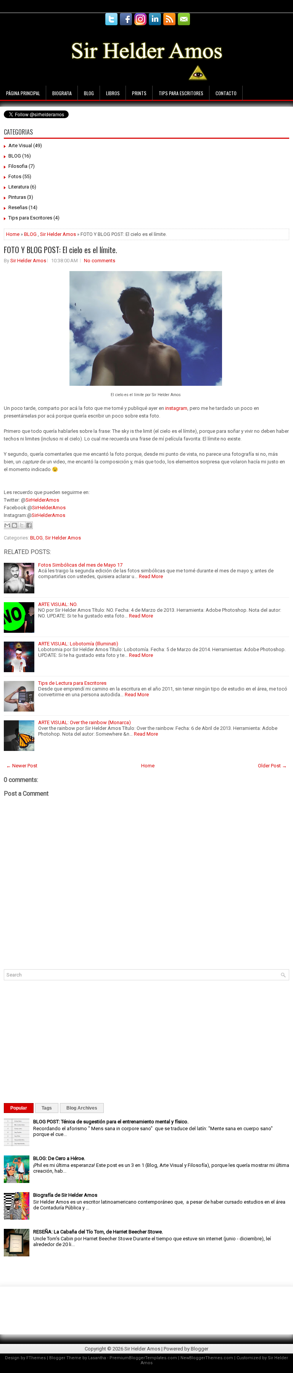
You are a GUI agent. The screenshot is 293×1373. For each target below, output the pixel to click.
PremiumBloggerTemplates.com (143, 1357)
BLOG (14, 156)
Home (12, 234)
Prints (139, 93)
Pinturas (17, 197)
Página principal (23, 93)
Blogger (199, 1349)
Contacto (226, 93)
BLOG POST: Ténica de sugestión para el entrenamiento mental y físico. (110, 1121)
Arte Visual (20, 145)
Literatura (18, 187)
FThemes (36, 1357)
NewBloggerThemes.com (206, 1357)
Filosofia (17, 166)
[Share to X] (22, 525)
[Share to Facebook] (29, 525)
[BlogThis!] (14, 525)
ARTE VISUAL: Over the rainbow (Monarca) (84, 722)
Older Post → (272, 766)
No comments (99, 260)
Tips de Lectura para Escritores (72, 683)
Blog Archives (81, 1108)
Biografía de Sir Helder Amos (65, 1195)
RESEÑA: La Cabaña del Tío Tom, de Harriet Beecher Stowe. (98, 1232)
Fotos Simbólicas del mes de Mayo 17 (80, 565)
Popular (18, 1108)
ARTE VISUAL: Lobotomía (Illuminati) (78, 644)
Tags (47, 1108)
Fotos (14, 176)
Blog (89, 93)
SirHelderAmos (42, 500)
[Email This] (7, 525)
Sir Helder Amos (58, 234)
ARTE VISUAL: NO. (57, 604)
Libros (113, 93)
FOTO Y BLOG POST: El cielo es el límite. (60, 249)
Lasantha (97, 1357)
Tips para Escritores (181, 93)
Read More (151, 576)
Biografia (62, 93)
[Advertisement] (139, 3)
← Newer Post (21, 766)
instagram (176, 408)
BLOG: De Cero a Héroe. (59, 1158)
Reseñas (17, 207)
